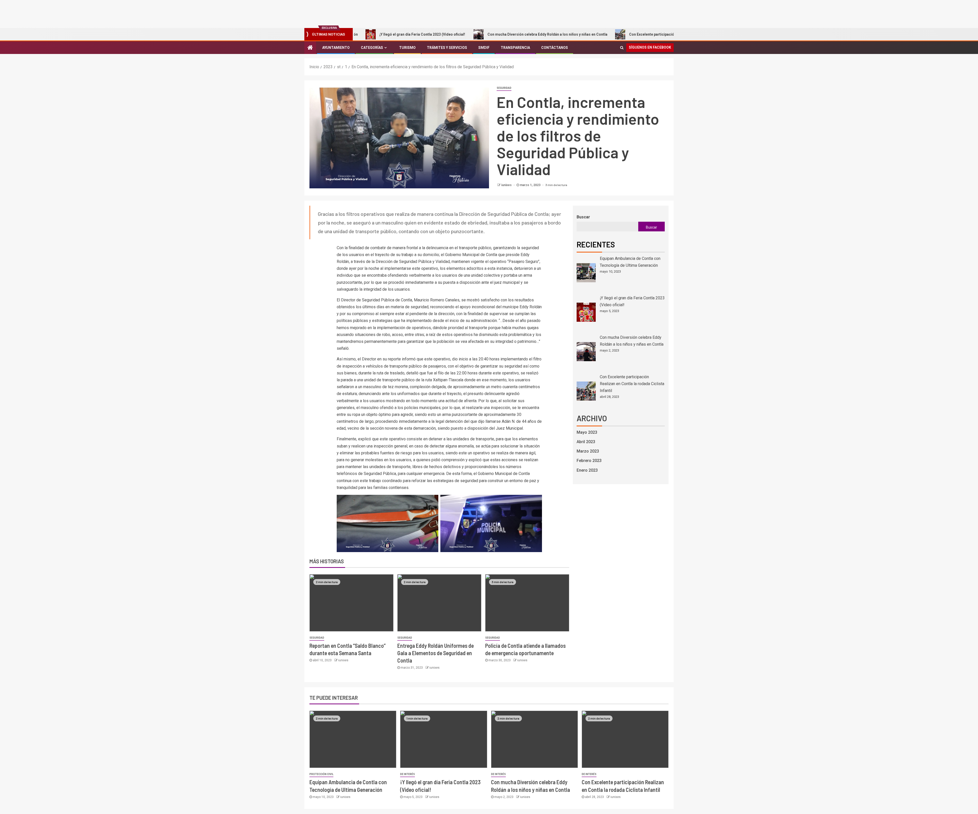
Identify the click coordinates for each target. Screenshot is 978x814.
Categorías (372, 48)
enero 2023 (587, 470)
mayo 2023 (587, 432)
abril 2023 (586, 441)
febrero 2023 (589, 460)
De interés (407, 774)
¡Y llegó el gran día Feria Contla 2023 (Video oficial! (376, 34)
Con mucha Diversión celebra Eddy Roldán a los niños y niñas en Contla (501, 34)
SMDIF (484, 48)
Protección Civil (321, 774)
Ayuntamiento (336, 48)
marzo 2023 (588, 451)
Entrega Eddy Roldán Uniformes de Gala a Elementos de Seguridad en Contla (435, 653)
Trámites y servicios (447, 48)
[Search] (622, 47)
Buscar (583, 217)
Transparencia (515, 48)
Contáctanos (554, 48)
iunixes (506, 185)
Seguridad (504, 88)
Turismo (407, 48)
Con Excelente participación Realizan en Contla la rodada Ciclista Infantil (643, 34)
